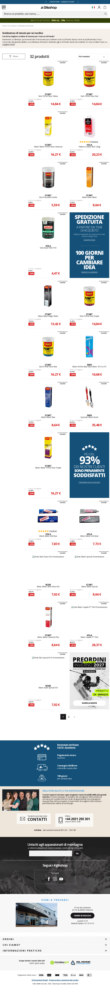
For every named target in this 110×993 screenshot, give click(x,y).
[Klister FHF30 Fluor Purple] (48, 447)
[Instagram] (55, 879)
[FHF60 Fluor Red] (89, 76)
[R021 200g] (89, 126)
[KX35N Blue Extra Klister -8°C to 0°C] (89, 346)
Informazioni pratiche (22, 950)
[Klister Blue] (48, 397)
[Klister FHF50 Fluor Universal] (48, 126)
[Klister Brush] (89, 397)
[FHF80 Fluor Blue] (48, 346)
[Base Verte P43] (48, 227)
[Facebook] (49, 879)
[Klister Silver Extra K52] (48, 566)
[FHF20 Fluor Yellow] (48, 76)
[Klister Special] (89, 566)
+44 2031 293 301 (77, 819)
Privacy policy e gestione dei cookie (63, 980)
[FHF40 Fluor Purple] (89, 296)
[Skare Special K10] (48, 667)
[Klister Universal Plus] (48, 617)
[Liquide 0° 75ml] (89, 617)
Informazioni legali (40, 980)
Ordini (8, 939)
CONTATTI (37, 819)
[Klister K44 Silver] (89, 516)
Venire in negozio (82, 915)
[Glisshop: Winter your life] (49, 7)
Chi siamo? (11, 944)
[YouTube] (61, 879)
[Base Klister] (89, 177)
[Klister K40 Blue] (48, 516)
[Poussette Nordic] (48, 177)
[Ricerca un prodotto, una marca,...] (105, 13)
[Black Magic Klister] (48, 296)
